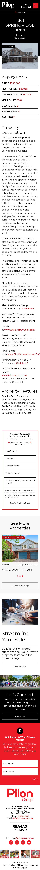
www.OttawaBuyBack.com (19, 329)
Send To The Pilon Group (20, 503)
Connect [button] (26, 4)
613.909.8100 (20, 445)
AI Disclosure (22, 865)
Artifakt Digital (20, 867)
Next (34, 779)
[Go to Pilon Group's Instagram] (17, 842)
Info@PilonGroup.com (19, 442)
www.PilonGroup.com (14, 375)
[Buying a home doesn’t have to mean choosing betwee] (25, 854)
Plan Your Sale (20, 666)
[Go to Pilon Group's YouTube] (29, 842)
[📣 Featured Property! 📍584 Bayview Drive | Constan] (4, 854)
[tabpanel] (20, 553)
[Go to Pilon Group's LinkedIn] (23, 842)
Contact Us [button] (20, 716)
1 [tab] (17, 576)
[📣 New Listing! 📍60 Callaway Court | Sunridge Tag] (35, 854)
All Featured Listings (20, 585)
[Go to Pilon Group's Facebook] (11, 842)
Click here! (28, 308)
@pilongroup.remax (24, 838)
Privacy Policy (15, 497)
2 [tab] (20, 576)
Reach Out (21, 12)
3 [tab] (22, 576)
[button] (35, 5)
